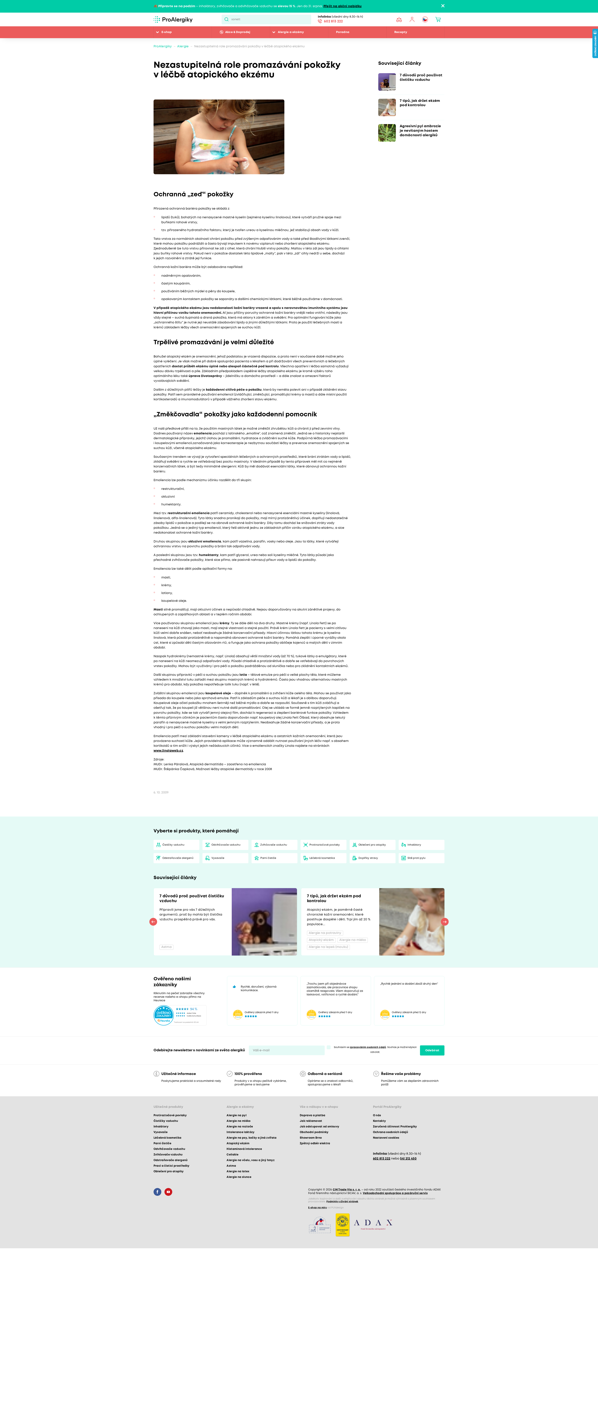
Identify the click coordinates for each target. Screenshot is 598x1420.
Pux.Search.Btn (226, 19)
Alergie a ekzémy (291, 32)
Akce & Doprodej (237, 32)
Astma (231, 1166)
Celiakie (232, 1154)
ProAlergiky (163, 46)
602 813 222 (333, 21)
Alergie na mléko (238, 1121)
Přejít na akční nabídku (342, 6)
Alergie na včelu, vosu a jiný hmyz (251, 1160)
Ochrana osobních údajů (390, 1132)
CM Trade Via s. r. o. (347, 1189)
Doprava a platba (312, 1115)
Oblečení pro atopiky (372, 845)
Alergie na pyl (237, 1115)
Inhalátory (414, 845)
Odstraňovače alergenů (177, 858)
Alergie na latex (238, 1171)
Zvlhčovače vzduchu (273, 845)
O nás (377, 1115)
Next (445, 922)
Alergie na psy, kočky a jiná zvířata (251, 1138)
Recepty (400, 32)
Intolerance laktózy (240, 1132)
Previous (153, 922)
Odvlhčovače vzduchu (225, 845)
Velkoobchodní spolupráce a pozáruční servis (395, 1193)
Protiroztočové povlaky (324, 845)
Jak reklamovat (311, 1121)
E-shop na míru (317, 1208)
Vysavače (217, 858)
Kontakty (379, 1121)
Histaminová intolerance (244, 1149)
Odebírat (432, 1050)
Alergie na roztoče (240, 1126)
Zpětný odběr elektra (315, 1143)
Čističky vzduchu (173, 845)
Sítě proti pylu (417, 858)
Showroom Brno (311, 1138)
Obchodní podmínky (314, 1132)
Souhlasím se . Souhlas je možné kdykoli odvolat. (375, 1049)
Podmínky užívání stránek (342, 1202)
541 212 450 (408, 1158)
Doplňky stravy (368, 858)
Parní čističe (268, 858)
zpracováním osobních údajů (368, 1047)
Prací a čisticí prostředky (172, 1166)
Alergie (183, 46)
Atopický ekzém (238, 1143)
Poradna (342, 32)
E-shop (166, 32)
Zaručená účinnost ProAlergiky (395, 1126)
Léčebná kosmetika (322, 858)
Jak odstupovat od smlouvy (319, 1126)
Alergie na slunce (239, 1177)
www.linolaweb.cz (168, 750)
